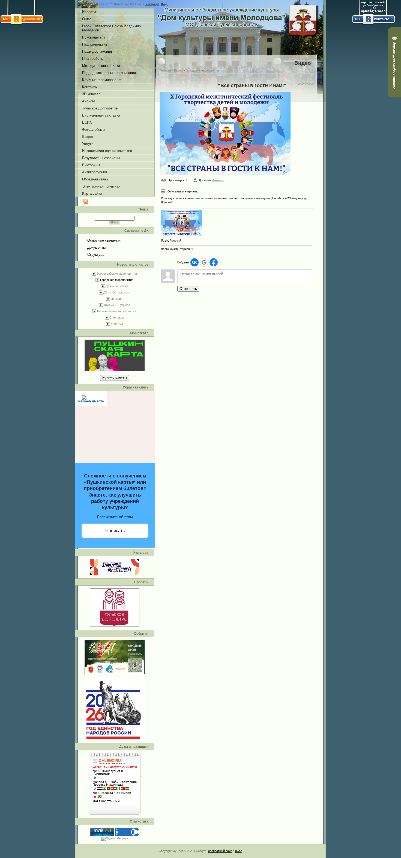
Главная (165, 70)
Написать (115, 530)
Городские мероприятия (116, 279)
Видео (178, 70)
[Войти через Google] (204, 262)
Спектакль (116, 317)
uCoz (238, 851)
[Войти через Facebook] (214, 262)
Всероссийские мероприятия (117, 273)
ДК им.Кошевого (117, 286)
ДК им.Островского (116, 292)
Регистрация (152, 4)
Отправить (188, 289)
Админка (218, 180)
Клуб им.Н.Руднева (116, 305)
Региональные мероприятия (116, 311)
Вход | (164, 4)
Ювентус (116, 323)
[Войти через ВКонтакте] (194, 262)
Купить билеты (114, 378)
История (116, 298)
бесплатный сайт (220, 851)
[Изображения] (181, 223)
